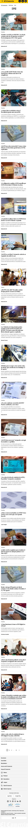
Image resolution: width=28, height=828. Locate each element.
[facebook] (8, 801)
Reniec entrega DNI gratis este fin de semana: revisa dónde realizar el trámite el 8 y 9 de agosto (13, 588)
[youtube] (15, 801)
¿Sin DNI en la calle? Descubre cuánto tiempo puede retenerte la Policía (12, 290)
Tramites (3, 32)
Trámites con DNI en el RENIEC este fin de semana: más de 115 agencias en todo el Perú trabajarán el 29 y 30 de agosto (13, 36)
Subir (13, 817)
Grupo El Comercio (5, 769)
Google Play (18, 796)
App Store (9, 796)
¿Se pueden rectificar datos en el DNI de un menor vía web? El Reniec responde (13, 219)
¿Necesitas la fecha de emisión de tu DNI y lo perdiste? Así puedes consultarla (13, 478)
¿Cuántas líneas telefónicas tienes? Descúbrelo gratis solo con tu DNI (11, 111)
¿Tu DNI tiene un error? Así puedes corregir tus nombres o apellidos (13, 441)
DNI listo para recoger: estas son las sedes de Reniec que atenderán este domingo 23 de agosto (13, 367)
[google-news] (20, 801)
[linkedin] (17, 801)
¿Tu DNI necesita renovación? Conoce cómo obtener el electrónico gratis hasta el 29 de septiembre (13, 147)
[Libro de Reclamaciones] (17, 805)
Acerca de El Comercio (6, 766)
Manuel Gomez (4, 340)
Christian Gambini (5, 634)
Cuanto (2, 287)
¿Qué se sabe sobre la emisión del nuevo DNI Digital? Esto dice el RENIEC (12, 735)
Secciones (3, 758)
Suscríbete (3, 760)
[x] (10, 801)
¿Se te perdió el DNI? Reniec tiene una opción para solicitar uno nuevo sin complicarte (12, 73)
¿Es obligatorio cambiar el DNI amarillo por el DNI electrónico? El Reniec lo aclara (13, 184)
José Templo (4, 524)
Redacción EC (4, 46)
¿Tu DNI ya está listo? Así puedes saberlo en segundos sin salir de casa (13, 255)
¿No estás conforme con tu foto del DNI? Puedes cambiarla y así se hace (12, 403)
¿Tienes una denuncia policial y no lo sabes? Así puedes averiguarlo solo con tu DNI (13, 660)
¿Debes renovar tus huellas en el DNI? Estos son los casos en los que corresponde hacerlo (13, 514)
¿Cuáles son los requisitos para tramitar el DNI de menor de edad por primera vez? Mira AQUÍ (13, 551)
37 (16, 750)
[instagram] (13, 801)
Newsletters (4, 763)
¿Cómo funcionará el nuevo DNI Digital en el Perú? (13, 625)
